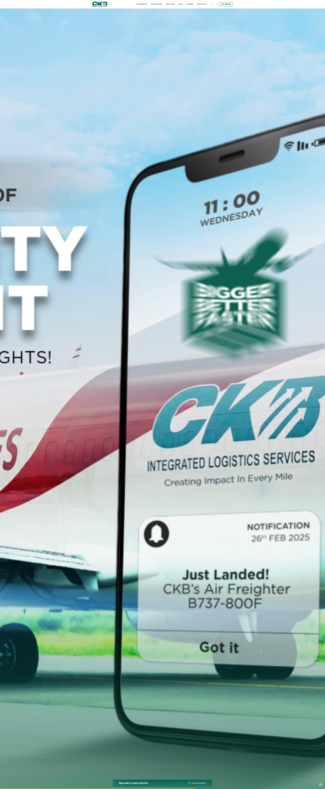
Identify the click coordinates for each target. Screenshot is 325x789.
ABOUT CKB (170, 4)
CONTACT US (202, 4)
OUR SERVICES (141, 4)
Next (216, 398)
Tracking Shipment (198, 783)
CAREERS (190, 4)
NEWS (180, 4)
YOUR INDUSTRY (156, 4)
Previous (108, 398)
